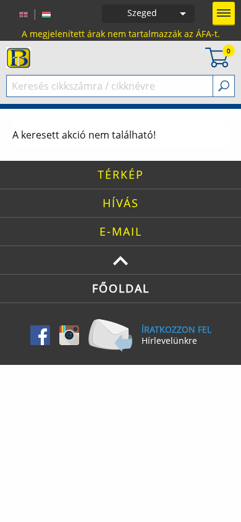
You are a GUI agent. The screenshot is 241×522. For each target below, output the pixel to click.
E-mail (120, 231)
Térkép (121, 174)
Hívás (121, 202)
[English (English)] (23, 13)
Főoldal (121, 288)
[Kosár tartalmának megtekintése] (217, 56)
